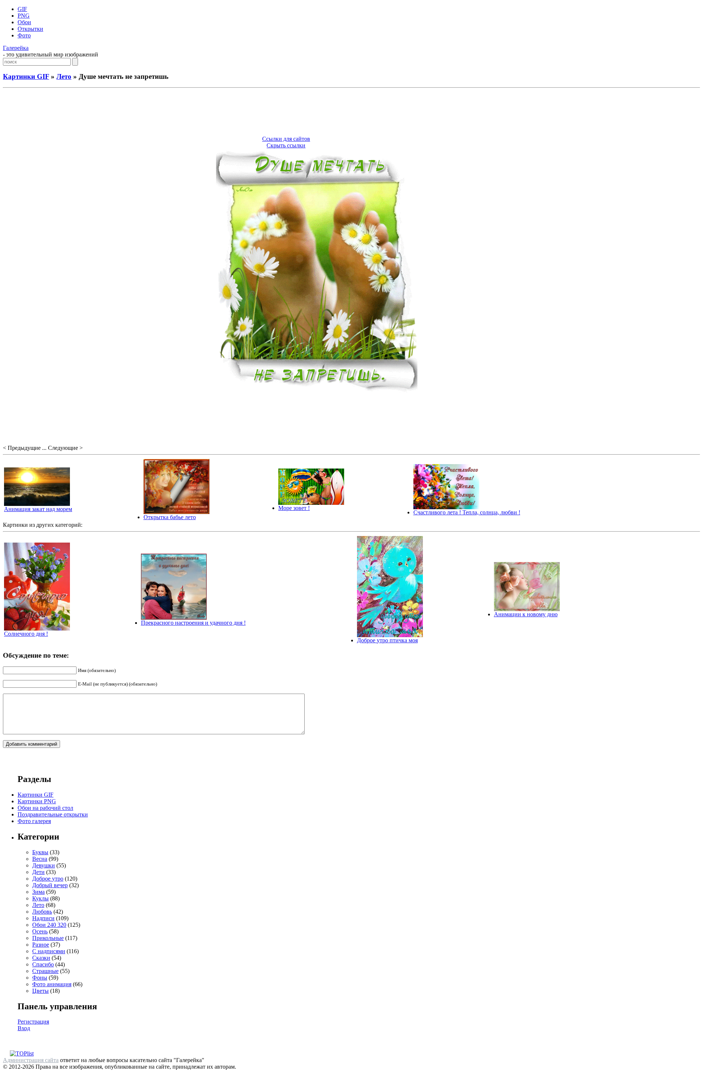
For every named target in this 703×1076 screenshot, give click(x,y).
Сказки (41, 958)
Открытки (30, 29)
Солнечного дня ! (26, 634)
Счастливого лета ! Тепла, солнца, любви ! (466, 512)
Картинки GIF (26, 76)
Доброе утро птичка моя (387, 640)
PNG (24, 15)
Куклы (40, 898)
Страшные (45, 971)
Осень (40, 931)
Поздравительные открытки (53, 814)
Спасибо (43, 964)
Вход (24, 1028)
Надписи (43, 918)
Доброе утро (47, 878)
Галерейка (16, 48)
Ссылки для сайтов (286, 139)
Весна (39, 859)
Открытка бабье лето (170, 517)
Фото (24, 35)
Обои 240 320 (49, 925)
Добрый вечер (50, 885)
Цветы (40, 991)
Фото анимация (51, 984)
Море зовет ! (294, 508)
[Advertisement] (351, 113)
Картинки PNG (37, 801)
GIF (22, 9)
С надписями (48, 951)
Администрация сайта (31, 1060)
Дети (38, 872)
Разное (40, 944)
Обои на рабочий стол (45, 808)
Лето (63, 76)
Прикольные (48, 938)
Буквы (40, 852)
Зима (38, 892)
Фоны (39, 977)
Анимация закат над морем (38, 509)
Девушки (43, 865)
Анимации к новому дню (526, 614)
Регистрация (33, 1021)
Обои (24, 22)
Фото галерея (34, 821)
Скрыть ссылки (286, 145)
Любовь (42, 911)
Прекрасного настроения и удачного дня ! (193, 623)
